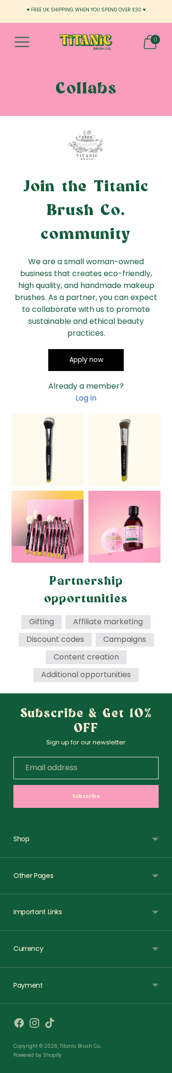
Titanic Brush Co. (80, 1046)
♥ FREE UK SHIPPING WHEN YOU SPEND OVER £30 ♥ (86, 9)
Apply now (86, 359)
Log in (86, 397)
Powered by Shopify (37, 1055)
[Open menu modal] (22, 42)
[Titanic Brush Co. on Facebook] (19, 1024)
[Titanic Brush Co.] (86, 42)
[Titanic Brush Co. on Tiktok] (49, 1024)
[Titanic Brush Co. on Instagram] (34, 1024)
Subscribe (86, 796)
